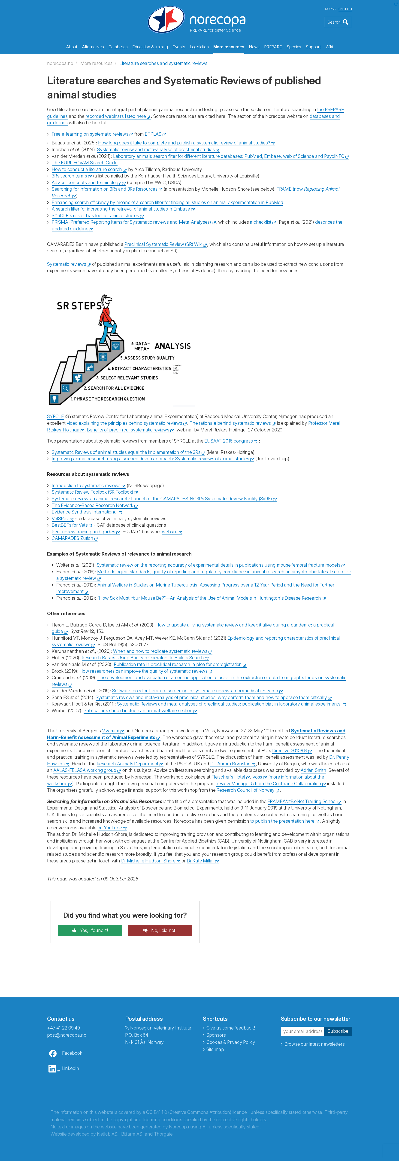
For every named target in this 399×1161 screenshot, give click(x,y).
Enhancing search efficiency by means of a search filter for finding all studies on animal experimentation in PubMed (167, 202)
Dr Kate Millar (200, 861)
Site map (215, 1049)
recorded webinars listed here (115, 116)
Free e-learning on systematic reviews (90, 134)
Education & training (150, 46)
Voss (257, 777)
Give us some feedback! (230, 1028)
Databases (118, 46)
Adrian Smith (313, 770)
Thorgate (163, 1134)
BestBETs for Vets (70, 525)
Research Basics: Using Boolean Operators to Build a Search (143, 657)
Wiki (329, 46)
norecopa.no (60, 63)
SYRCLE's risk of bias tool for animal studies (95, 215)
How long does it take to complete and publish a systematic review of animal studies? (184, 143)
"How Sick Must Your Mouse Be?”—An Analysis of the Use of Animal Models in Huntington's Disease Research (209, 598)
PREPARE (273, 46)
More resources (228, 46)
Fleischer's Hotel (228, 777)
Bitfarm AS (131, 1134)
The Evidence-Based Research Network (92, 505)
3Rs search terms (69, 176)
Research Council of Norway (246, 790)
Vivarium (110, 730)
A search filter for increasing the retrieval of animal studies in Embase (121, 209)
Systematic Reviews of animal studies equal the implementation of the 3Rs (126, 452)
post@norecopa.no (66, 1035)
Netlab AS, (107, 1134)
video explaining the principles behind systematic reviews (124, 423)
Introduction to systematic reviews (86, 485)
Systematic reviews (66, 264)
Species (294, 46)
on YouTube (110, 828)
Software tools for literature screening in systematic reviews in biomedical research (195, 691)
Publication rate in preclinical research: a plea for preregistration (178, 664)
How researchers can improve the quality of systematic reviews (143, 671)
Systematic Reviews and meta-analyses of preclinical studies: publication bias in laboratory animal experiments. (229, 704)
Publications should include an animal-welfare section (138, 710)
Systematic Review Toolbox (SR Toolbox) (92, 492)
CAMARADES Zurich (72, 538)
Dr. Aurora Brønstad (230, 764)
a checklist (260, 222)
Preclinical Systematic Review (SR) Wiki (163, 244)
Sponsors (216, 1035)
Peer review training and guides (83, 532)
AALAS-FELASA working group (84, 770)
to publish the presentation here (282, 821)
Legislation (199, 46)
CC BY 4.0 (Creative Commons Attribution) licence (196, 1112)
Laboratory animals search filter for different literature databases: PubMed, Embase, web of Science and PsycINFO (229, 156)
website (170, 532)
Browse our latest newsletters (314, 1044)
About (71, 46)
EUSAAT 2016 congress (228, 441)
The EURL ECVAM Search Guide (85, 162)
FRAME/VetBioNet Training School (302, 801)
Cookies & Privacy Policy (230, 1042)
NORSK (330, 9)
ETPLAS (153, 134)
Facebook (72, 1053)
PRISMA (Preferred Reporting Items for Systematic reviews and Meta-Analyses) (131, 222)
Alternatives (93, 46)
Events (178, 46)
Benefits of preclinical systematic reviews (128, 430)
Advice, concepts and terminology (86, 182)
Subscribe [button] (338, 1031)
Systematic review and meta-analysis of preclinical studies (156, 149)
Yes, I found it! (93, 930)
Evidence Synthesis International (85, 512)
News (254, 46)
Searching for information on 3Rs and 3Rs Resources (104, 189)
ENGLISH (345, 9)
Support (313, 46)
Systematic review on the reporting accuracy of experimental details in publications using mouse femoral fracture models (218, 565)
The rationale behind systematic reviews (230, 423)
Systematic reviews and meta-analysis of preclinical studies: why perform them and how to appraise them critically (211, 697)
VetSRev (60, 518)
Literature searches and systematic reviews (163, 63)
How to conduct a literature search (87, 169)
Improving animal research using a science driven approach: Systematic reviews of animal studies (150, 458)
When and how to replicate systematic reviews (160, 651)
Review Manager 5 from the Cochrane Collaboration (268, 783)
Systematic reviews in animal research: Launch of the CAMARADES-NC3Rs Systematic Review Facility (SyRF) (162, 498)
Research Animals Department (128, 764)
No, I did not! (163, 930)
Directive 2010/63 (289, 750)
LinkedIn (70, 1068)
